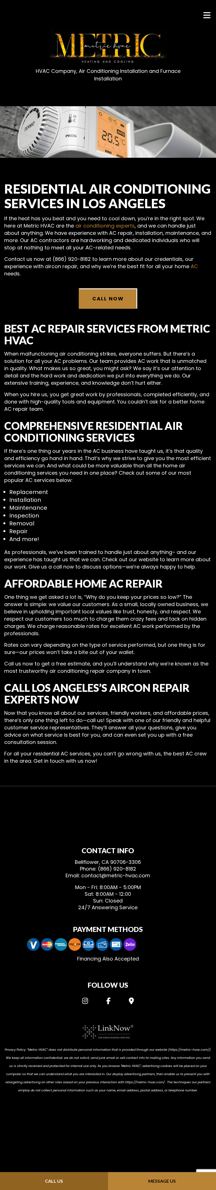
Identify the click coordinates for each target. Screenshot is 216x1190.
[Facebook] (108, 1002)
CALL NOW (108, 298)
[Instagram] (85, 1002)
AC (194, 266)
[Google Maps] (131, 1002)
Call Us (54, 1181)
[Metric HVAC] (108, 47)
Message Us (162, 1181)
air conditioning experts (105, 225)
